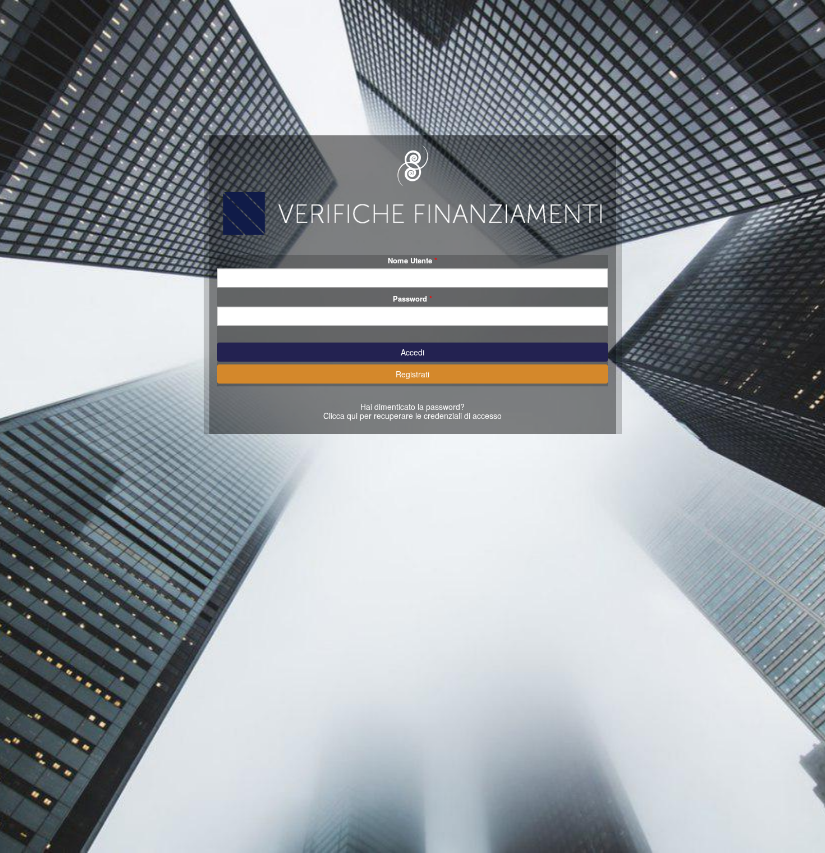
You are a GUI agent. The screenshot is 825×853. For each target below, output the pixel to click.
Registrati (412, 374)
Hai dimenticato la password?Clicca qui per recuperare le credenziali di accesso (412, 411)
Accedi (412, 352)
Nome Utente (410, 260)
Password (410, 298)
